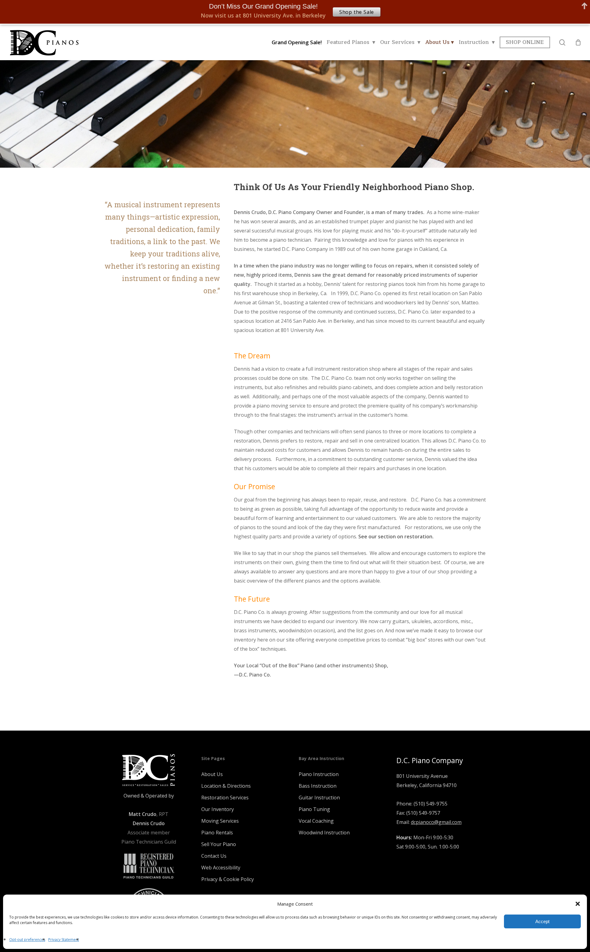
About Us (212, 774)
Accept (542, 921)
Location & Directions (226, 785)
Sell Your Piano (218, 844)
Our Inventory (217, 809)
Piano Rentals (217, 832)
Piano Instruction (319, 774)
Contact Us (213, 856)
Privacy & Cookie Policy (227, 879)
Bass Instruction (317, 785)
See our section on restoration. (396, 536)
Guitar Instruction (319, 797)
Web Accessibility (220, 867)
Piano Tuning (314, 809)
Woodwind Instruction (324, 832)
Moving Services (220, 820)
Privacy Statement (63, 939)
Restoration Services (225, 797)
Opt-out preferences (27, 939)
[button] (578, 904)
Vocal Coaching (316, 820)
